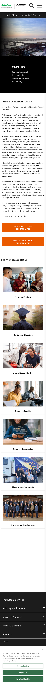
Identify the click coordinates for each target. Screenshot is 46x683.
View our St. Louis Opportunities (23, 227)
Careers (36, 15)
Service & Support (12, 616)
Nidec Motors (12, 15)
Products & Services (13, 599)
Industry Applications (14, 608)
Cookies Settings (23, 666)
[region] (23, 664)
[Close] (43, 649)
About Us (26, 15)
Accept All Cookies (23, 679)
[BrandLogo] (7, 6)
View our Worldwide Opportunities (23, 241)
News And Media (12, 625)
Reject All (23, 672)
